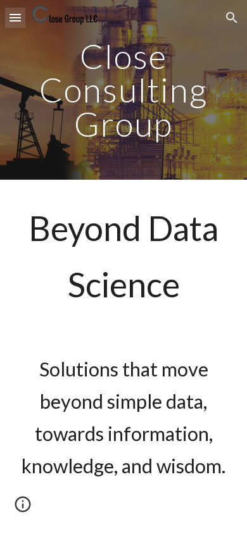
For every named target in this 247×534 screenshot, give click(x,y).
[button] (15, 17)
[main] (123, 90)
